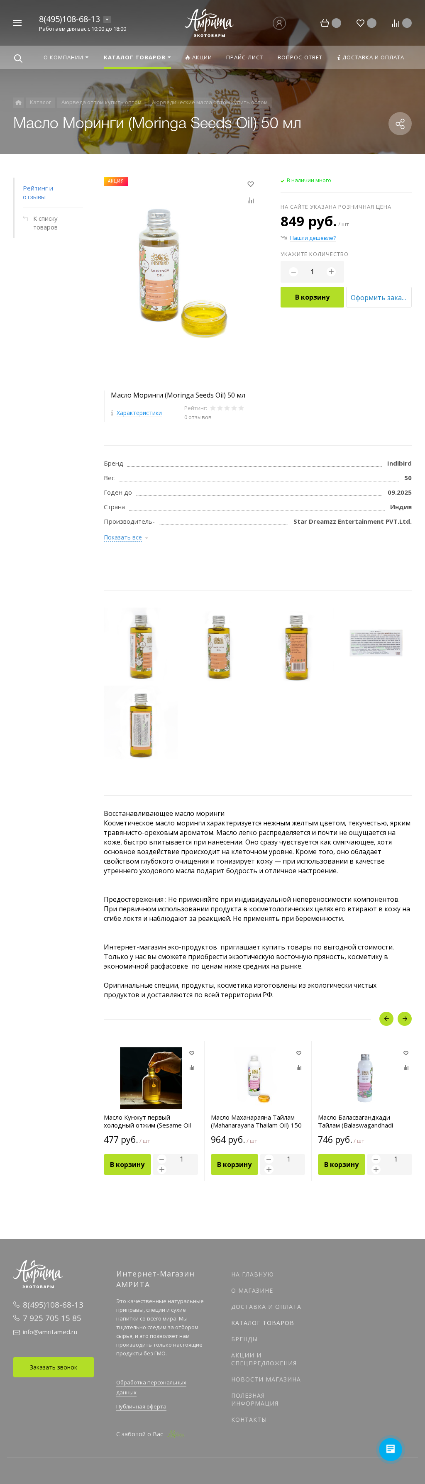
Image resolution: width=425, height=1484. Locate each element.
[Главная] (18, 103)
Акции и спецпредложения (264, 1359)
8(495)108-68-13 (69, 18)
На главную (252, 1274)
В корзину (312, 297)
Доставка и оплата (266, 1307)
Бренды (244, 1339)
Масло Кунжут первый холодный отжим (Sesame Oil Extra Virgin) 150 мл (147, 1121)
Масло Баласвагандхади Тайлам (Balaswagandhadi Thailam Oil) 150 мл (355, 1121)
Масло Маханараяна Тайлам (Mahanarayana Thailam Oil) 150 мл (256, 1121)
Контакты (249, 1419)
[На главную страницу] (209, 22)
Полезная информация (254, 1399)
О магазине (252, 1290)
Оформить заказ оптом (381, 297)
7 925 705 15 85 (52, 1318)
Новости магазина (266, 1379)
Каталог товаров (262, 1323)
